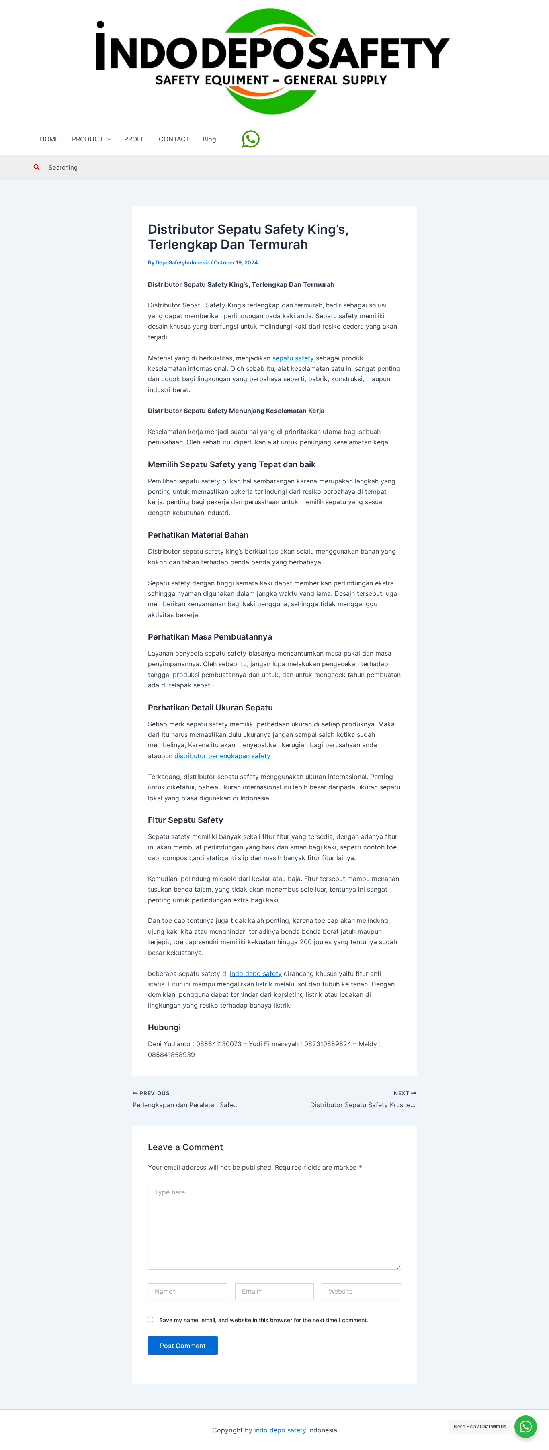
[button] (107, 139)
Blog (209, 139)
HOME (49, 139)
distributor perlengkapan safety (222, 756)
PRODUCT (87, 139)
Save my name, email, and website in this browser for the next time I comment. (263, 1320)
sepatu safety (294, 358)
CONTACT (174, 139)
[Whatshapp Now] (252, 139)
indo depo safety (256, 973)
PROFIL (135, 139)
